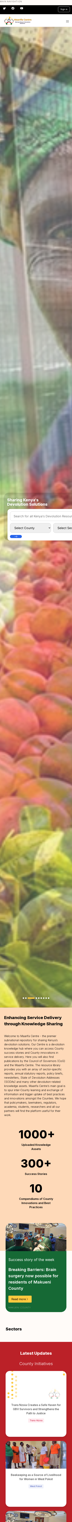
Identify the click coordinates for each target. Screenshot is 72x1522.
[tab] (23, 998)
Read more (18, 1299)
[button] (67, 21)
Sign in (63, 9)
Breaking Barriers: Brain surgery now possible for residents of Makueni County (33, 1279)
